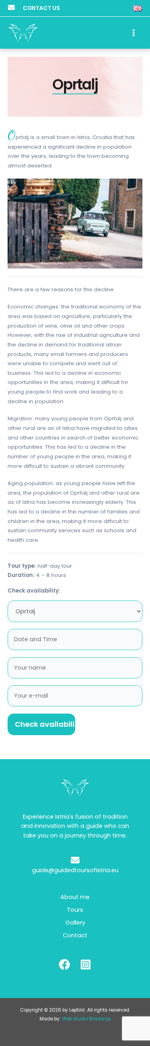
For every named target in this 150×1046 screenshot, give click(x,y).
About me (75, 897)
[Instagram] (85, 964)
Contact (75, 935)
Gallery (75, 923)
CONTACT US (41, 8)
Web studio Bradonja (86, 1019)
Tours (75, 910)
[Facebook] (64, 964)
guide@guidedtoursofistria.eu (75, 870)
